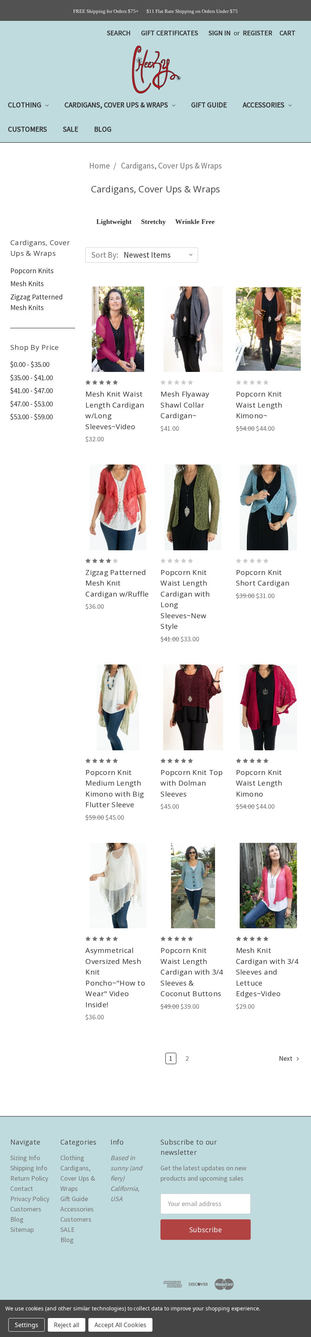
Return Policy (29, 1178)
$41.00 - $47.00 (31, 390)
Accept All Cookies (120, 1325)
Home (99, 166)
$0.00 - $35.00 (29, 364)
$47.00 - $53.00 (31, 403)
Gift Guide (209, 104)
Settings (26, 1325)
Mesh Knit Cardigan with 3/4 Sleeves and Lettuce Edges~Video (267, 971)
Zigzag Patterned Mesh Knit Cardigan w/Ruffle (117, 583)
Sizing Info (25, 1157)
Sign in (220, 32)
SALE (70, 129)
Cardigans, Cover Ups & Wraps (117, 104)
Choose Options (118, 346)
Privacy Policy (29, 1198)
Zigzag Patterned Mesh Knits (36, 302)
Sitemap (22, 1229)
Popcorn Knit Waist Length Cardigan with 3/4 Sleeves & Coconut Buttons (191, 971)
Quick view (118, 308)
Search (118, 32)
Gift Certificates (169, 32)
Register (257, 32)
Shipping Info (28, 1168)
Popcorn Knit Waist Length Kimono (259, 783)
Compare (115, 325)
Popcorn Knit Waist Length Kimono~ (259, 404)
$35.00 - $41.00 (31, 377)
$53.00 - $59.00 (31, 416)
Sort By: (104, 255)
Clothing (25, 104)
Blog (103, 129)
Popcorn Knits (31, 270)
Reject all (66, 1325)
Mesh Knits (27, 283)
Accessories (264, 104)
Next (286, 1058)
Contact (21, 1188)
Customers (27, 129)
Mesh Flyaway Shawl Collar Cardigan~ (184, 404)
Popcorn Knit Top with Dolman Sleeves (191, 783)
